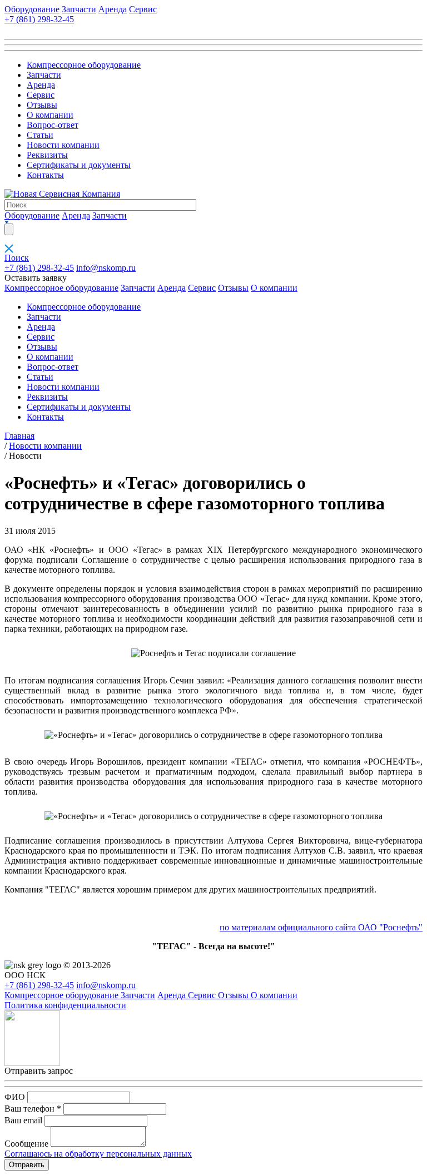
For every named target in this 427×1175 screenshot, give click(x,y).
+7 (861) (39, 19)
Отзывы (42, 105)
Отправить (26, 1165)
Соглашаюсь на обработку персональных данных (98, 1153)
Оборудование (31, 9)
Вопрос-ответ (52, 125)
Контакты (45, 175)
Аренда (112, 9)
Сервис (143, 9)
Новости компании (63, 145)
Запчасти (79, 9)
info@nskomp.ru (106, 267)
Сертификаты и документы (79, 165)
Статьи (40, 135)
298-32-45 (39, 267)
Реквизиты (47, 155)
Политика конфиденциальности (65, 1005)
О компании (50, 115)
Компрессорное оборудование (84, 65)
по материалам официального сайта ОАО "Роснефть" (321, 927)
